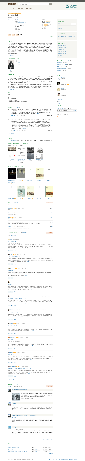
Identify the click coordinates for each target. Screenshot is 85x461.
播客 (14, 0)
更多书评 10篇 (11, 379)
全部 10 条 (24, 232)
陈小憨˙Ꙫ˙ (10, 212)
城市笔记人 (10, 226)
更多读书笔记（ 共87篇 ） (48, 439)
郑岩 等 (18, 21)
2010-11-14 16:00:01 (19, 222)
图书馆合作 (71, 459)
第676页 (14, 427)
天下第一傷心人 (64, 82)
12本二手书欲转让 (60, 108)
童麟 (35, 445)
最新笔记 (20, 386)
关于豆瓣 (50, 459)
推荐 (51, 36)
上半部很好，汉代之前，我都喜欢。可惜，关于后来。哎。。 (20, 368)
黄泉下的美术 (30, 180)
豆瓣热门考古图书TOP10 (16, 13)
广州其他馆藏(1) (61, 49)
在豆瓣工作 (55, 459)
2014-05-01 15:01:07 (20, 212)
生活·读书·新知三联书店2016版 (47, 296)
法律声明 (63, 459)
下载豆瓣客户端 (75, 0)
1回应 (15, 278)
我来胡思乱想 (11, 354)
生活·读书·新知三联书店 (22, 22)
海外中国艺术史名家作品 (62, 68)
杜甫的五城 (12, 159)
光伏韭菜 (14, 405)
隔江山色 (39, 198)
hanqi (11, 254)
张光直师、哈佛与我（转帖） (13, 447)
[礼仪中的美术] (11, 20)
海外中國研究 (59, 62)
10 (10, 291)
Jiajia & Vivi (36, 449)
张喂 (11, 239)
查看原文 (39, 113)
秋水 (11, 295)
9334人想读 (60, 103)
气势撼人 (30, 198)
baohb (11, 352)
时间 (30, 0)
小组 (21, 0)
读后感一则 (10, 270)
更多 (12, 102)
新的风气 (10, 284)
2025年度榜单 (21, 8)
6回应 (15, 291)
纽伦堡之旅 (30, 159)
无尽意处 (12, 268)
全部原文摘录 (11, 133)
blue (11, 282)
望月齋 (11, 309)
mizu (62, 93)
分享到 (24, 36)
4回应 (15, 333)
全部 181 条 (17, 202)
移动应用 (75, 459)
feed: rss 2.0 (60, 116)
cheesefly (36, 447)
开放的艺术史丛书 (20, 31)
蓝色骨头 (63, 77)
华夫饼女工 (63, 88)
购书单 (9, 8)
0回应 (15, 305)
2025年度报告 (29, 8)
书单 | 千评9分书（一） (61, 66)
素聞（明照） (12, 337)
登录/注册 (81, 0)
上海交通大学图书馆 (62, 51)
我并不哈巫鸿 (10, 449)
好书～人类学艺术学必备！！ (14, 256)
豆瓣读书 (13, 4)
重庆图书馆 (60, 55)
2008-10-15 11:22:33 (21, 226)
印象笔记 (14, 403)
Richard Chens (13, 366)
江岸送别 (39, 180)
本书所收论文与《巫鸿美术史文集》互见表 (17, 298)
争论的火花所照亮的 (12, 241)
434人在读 (60, 99)
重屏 (21, 180)
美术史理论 (59, 70)
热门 (9, 204)
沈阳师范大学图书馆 (62, 53)
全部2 (72, 33)
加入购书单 (20, 36)
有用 (52, 208)
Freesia (13, 115)
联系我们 (59, 459)
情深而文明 (10, 339)
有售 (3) (73, 36)
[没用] (12, 250)
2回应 (15, 250)
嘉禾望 (11, 323)
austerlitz (14, 391)
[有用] (9, 348)
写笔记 (10, 36)
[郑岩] (17, 61)
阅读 (24, 0)
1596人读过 (60, 101)
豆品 (33, 0)
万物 (21, 198)
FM (26, 0)
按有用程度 (10, 386)
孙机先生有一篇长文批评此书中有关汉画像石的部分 (18, 445)
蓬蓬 (9, 217)
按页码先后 (15, 386)
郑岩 (19, 62)
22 (10, 250)
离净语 (9, 222)
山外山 (48, 198)
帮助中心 (67, 459)
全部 (18, 107)
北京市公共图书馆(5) (62, 45)
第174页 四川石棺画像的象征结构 (19, 389)
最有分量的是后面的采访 (13, 325)
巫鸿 (18, 19)
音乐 (11, 0)
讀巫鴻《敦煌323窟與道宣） (14, 312)
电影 (8, 0)
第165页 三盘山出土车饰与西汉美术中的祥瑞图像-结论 (24, 415)
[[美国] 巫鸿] (11, 64)
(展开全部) (12, 55)
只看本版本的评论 (14, 235)
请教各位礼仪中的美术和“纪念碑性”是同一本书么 (17, 451)
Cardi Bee (10, 208)
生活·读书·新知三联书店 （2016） (64, 36)
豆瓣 (1, 0)
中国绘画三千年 (11, 198)
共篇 (18, 384)
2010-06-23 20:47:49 (18, 217)
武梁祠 (48, 180)
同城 (17, 0)
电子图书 (14, 8)
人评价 (48, 22)
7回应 (15, 264)
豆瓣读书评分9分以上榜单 (62, 64)
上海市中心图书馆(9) (62, 47)
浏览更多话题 (50, 453)
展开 (26, 247)
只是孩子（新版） (39, 159)
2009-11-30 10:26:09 (20, 208)
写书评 (15, 36)
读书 (5, 0)
